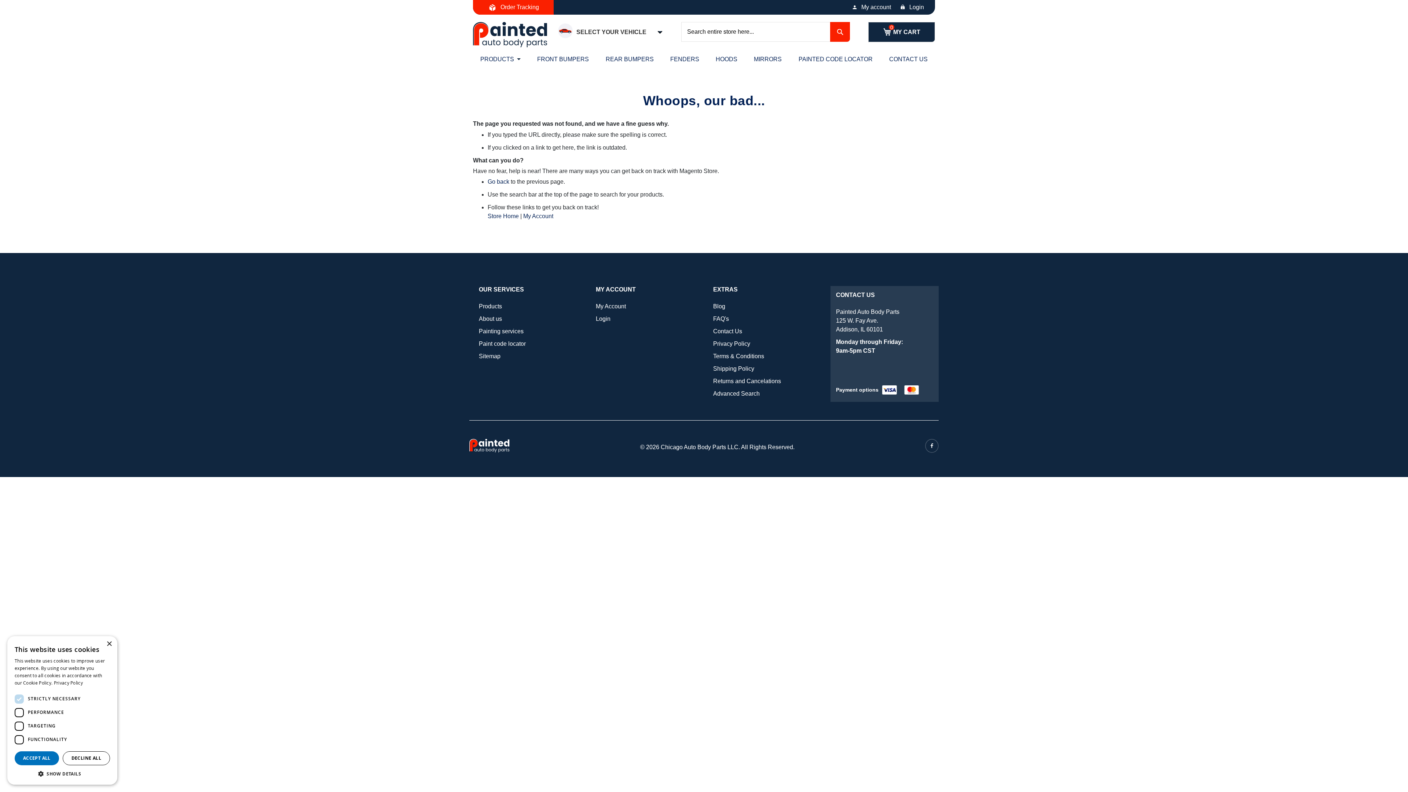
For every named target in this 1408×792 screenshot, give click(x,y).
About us (490, 319)
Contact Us (727, 331)
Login (916, 7)
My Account (538, 216)
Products (490, 306)
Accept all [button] (37, 758)
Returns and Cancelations (747, 381)
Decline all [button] (86, 758)
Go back (498, 182)
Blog (719, 306)
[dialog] (62, 710)
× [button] (109, 644)
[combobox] (765, 32)
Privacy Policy (731, 344)
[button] (62, 773)
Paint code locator (502, 344)
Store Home (503, 216)
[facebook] (932, 446)
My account (876, 7)
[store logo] (510, 34)
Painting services (501, 331)
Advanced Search (736, 393)
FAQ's (721, 319)
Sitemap (489, 356)
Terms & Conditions (738, 356)
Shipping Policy (733, 369)
